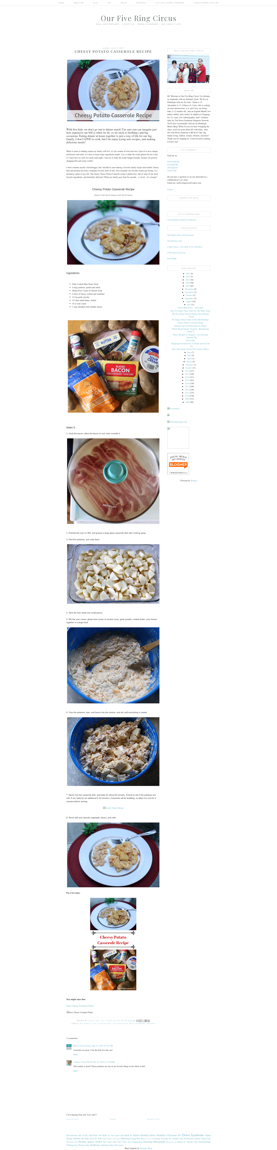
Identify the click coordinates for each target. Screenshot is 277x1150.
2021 (188, 279)
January (189, 367)
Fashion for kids (81, 1138)
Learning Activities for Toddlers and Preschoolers (173, 1138)
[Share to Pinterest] (148, 1020)
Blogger (194, 480)
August (189, 301)
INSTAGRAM (173, 161)
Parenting (147, 1141)
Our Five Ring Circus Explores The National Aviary (190, 315)
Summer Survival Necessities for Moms (190, 325)
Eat (109, 3)
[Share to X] (143, 1020)
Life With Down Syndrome (170, 3)
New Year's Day (110, 1141)
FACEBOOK (172, 164)
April (189, 358)
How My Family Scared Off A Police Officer (190, 349)
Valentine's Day (107, 1145)
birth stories (118, 1145)
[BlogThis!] (140, 1020)
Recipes (151, 1024)
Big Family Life (88, 1024)
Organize (141, 3)
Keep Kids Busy (138, 1138)
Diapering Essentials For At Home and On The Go (190, 344)
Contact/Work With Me (206, 3)
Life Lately (190, 340)
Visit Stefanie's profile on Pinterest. (181, 219)
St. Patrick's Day (191, 1141)
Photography (159, 1141)
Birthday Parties (148, 1135)
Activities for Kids (98, 1135)
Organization (137, 1141)
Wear (124, 3)
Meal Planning (137, 1024)
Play (95, 3)
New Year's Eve (124, 1141)
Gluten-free (104, 1024)
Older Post (72, 1119)
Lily (209, 1138)
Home (61, 3)
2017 (187, 374)
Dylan (208, 1135)
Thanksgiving (71, 1145)
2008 (188, 402)
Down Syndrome (193, 1135)
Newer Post (153, 1119)
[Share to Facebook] (145, 1020)
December (189, 289)
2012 (187, 389)
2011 (187, 392)
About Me (79, 3)
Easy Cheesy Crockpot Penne (80, 1006)
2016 (187, 377)
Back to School (132, 1135)
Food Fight (171, 258)
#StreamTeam (72, 1135)
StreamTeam (205, 1141)
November (189, 292)
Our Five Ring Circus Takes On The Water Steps (190, 310)
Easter (69, 1138)
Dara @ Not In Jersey (82, 1045)
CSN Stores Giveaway (176, 252)
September (189, 298)
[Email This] (137, 1020)
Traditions (95, 1145)
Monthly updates (86, 1141)
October (189, 295)
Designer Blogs (146, 1148)
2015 (187, 380)
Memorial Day (71, 1142)
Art (109, 1135)
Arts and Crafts (117, 1135)
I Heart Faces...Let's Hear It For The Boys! (185, 246)
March (189, 361)
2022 (188, 276)
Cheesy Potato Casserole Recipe (190, 322)
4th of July (83, 1135)
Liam (203, 1138)
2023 (188, 273)
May (189, 355)
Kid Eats (149, 1139)
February (189, 364)
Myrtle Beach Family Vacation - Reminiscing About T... (190, 330)
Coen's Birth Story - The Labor (190, 307)
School (180, 1141)
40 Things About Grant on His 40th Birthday (190, 319)
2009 (187, 398)
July (188, 304)
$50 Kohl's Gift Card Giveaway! (180, 235)
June (189, 352)
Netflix (98, 1141)
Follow (170, 189)
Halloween (126, 1138)
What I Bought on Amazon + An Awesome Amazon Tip (190, 336)
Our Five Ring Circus (138, 18)
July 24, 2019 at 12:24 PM (103, 1062)
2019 (188, 286)
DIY (179, 1135)
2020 (188, 282)
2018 (187, 371)
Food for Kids (96, 1138)
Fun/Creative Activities (111, 1138)
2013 (187, 386)
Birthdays (161, 1135)
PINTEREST (172, 167)
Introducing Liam (174, 240)
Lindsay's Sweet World (82, 1062)
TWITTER (171, 170)
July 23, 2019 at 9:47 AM (102, 1045)
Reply (75, 1054)
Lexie (197, 1138)
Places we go (171, 1142)
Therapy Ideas (84, 1145)
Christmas (172, 1135)
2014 (187, 383)
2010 (187, 395)
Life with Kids (120, 1024)
